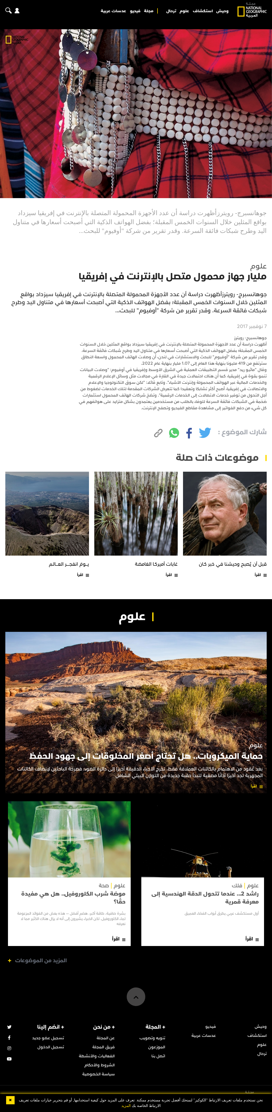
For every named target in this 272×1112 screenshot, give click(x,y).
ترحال (171, 11)
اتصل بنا (158, 1056)
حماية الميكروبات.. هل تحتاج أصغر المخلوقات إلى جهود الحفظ (146, 756)
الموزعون (156, 1047)
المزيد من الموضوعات (41, 961)
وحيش (222, 11)
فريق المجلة (103, 1047)
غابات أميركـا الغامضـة (156, 564)
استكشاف (203, 11)
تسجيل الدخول (50, 1047)
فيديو (135, 11)
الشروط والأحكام (99, 1065)
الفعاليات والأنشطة (97, 1056)
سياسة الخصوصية (98, 1074)
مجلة (149, 11)
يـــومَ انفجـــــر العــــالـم (69, 564)
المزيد (126, 1106)
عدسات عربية (113, 11)
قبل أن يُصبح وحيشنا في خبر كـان (233, 564)
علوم (184, 11)
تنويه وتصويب (152, 1038)
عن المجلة (106, 1038)
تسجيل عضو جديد (48, 1038)
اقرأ (258, 575)
